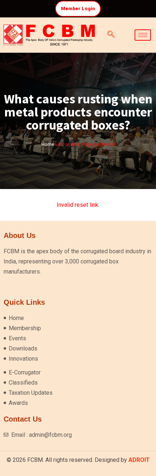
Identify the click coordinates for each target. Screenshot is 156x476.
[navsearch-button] (111, 35)
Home (47, 144)
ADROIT (139, 459)
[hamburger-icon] (143, 35)
